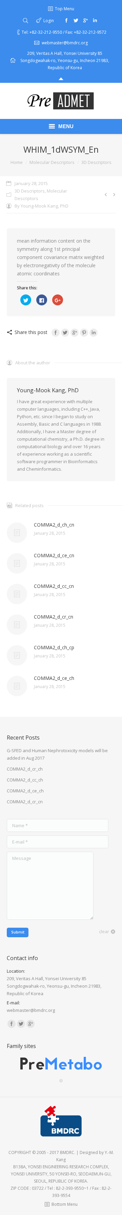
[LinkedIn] (93, 333)
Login (48, 21)
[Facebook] (66, 20)
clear (104, 931)
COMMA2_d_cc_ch (25, 780)
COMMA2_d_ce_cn (54, 555)
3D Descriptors (96, 162)
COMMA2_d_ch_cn (54, 524)
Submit (17, 932)
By (41, 206)
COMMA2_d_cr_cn (53, 616)
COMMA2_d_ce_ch (54, 678)
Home (17, 162)
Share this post (31, 332)
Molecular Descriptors (52, 162)
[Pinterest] (84, 333)
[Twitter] (76, 20)
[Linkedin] (95, 20)
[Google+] (85, 20)
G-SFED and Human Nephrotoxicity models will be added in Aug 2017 (57, 754)
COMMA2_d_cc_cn (54, 586)
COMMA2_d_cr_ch (25, 769)
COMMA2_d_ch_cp (54, 647)
